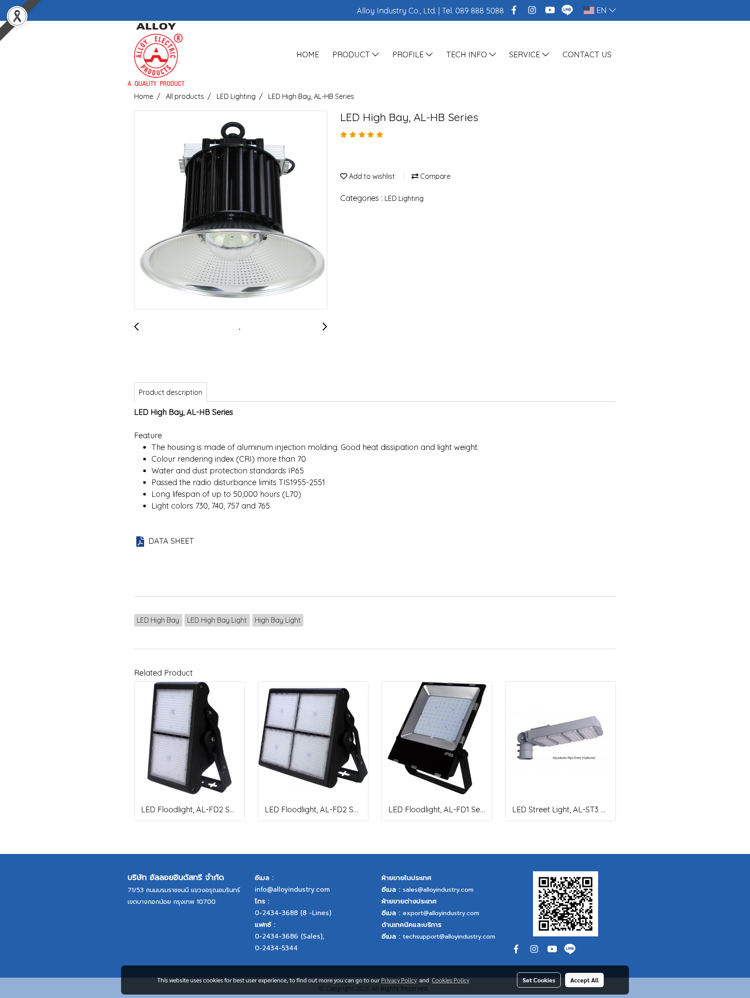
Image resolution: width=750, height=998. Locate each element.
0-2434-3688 (276, 913)
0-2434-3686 (276, 936)
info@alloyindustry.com (292, 889)
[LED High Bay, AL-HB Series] (231, 210)
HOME (307, 54)
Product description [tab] (170, 392)
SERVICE (525, 54)
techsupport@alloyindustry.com (449, 936)
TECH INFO (467, 54)
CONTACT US (587, 54)
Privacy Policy (399, 980)
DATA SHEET (171, 541)
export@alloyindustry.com (441, 913)
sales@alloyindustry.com (438, 889)
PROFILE (409, 54)
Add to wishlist (371, 176)
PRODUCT (352, 54)
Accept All (584, 980)
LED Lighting (404, 198)
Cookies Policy (450, 980)
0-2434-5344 (276, 948)
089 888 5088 (479, 11)
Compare (434, 176)
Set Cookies (539, 980)
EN (601, 10)
